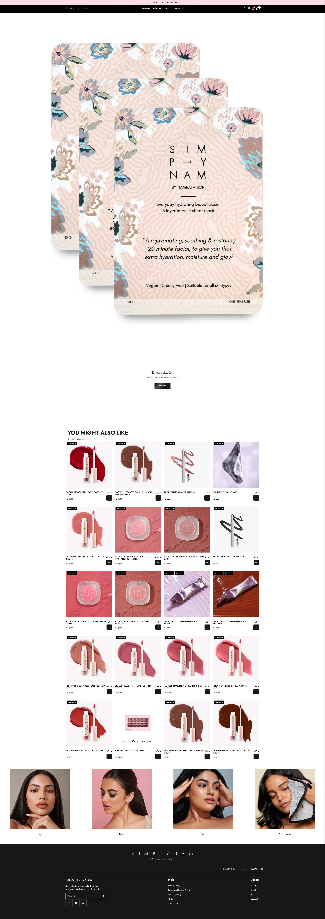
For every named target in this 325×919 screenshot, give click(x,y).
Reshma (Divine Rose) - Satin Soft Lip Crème (85, 558)
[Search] (245, 8)
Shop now (162, 386)
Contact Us (173, 903)
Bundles (157, 8)
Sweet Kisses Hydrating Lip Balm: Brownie (230, 622)
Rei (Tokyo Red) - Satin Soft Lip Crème (85, 750)
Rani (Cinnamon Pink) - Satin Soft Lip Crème (183, 687)
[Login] (249, 8)
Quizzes (168, 8)
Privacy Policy (174, 886)
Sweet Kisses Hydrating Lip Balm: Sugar (181, 622)
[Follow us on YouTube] (75, 902)
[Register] (103, 896)
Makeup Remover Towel (225, 492)
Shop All (146, 8)
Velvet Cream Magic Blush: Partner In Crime (86, 622)
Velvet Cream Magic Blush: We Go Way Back (184, 558)
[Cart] (257, 8)
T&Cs (170, 899)
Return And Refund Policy (179, 890)
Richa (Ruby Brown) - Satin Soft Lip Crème (231, 751)
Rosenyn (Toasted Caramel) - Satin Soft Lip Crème (133, 493)
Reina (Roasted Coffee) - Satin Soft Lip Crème (184, 751)
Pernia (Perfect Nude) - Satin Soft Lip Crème (85, 687)
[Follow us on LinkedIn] (82, 902)
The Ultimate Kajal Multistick (179, 492)
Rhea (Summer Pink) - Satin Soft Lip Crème (231, 687)
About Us (179, 8)
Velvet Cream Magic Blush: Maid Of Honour (133, 622)
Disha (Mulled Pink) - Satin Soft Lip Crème (133, 687)
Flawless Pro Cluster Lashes (130, 750)
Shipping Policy (174, 894)
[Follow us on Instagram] (69, 902)
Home (68, 17)
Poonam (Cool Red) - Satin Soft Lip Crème (84, 493)
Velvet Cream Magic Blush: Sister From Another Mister (132, 558)
